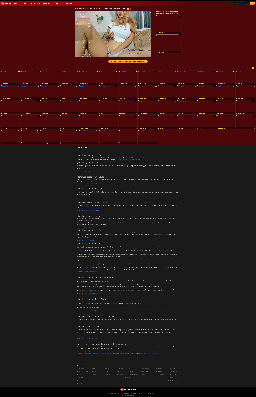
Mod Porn (106, 371)
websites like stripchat (174, 382)
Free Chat (87, 271)
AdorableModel (159, 368)
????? (80, 382)
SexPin (93, 368)
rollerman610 (127, 377)
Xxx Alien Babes (173, 378)
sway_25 (80, 374)
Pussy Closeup (120, 369)
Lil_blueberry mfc (82, 378)
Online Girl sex (159, 371)
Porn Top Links (173, 374)
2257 (80, 380)
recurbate (101, 353)
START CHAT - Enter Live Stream (128, 61)
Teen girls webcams (146, 371)
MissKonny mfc (132, 369)
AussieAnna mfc (95, 371)
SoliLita (171, 369)
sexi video (81, 377)
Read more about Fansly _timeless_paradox (87, 338)
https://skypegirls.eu (174, 373)
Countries (37, 3)
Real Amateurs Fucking (83, 371)
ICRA (131, 392)
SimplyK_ (131, 368)
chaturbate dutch (145, 368)
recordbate (105, 353)
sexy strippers (82, 369)
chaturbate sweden (96, 369)
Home (21, 3)
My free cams (153, 353)
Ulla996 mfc (127, 383)
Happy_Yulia (94, 374)
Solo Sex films (132, 373)
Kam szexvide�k (82, 368)
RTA (125, 392)
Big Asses (126, 378)
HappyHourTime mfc (109, 369)
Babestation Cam (120, 374)
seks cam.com (172, 380)
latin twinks (144, 373)
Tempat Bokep (159, 373)
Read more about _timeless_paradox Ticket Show (88, 310)
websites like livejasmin (147, 369)
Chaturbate (141, 353)
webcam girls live (108, 368)
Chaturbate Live (48, 3)
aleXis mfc (81, 383)
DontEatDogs (132, 371)
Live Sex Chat (81, 373)
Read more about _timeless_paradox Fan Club (87, 197)
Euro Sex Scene (128, 382)
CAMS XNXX (69, 3)
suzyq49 (144, 374)
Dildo (86, 227)
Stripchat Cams (60, 3)
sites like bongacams (160, 374)
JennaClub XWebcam (133, 374)
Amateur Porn (95, 373)
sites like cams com (121, 368)
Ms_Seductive (120, 373)
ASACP (127, 392)
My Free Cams (107, 374)
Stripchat (146, 353)
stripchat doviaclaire (109, 373)
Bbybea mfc (172, 377)
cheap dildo (127, 380)
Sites (25, 3)
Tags (31, 3)
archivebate (95, 353)
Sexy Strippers (173, 368)
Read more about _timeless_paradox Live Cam (129, 159)
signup (252, 3)
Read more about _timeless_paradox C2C (86, 171)
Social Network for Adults (161, 369)
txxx (118, 371)
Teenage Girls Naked (174, 371)
